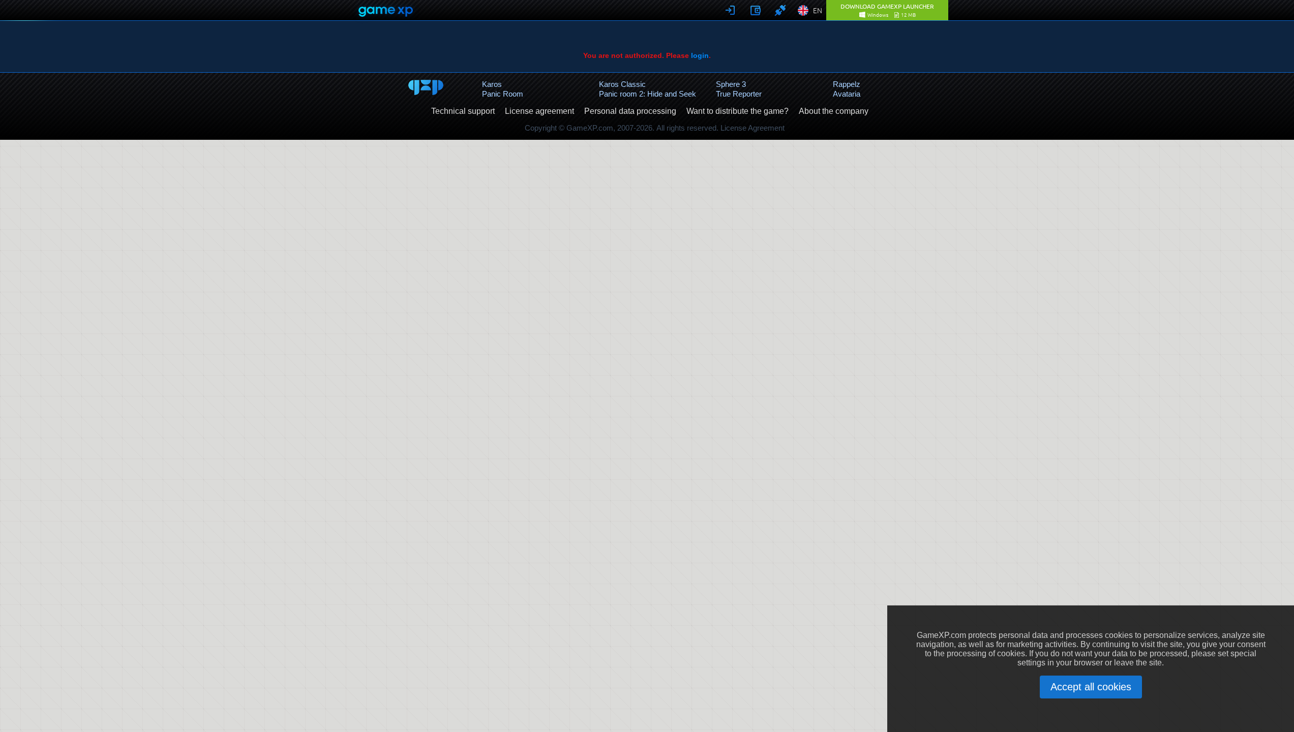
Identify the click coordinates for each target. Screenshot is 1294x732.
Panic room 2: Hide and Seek (647, 93)
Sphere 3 (731, 84)
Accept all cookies (1090, 686)
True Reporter (739, 93)
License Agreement (752, 128)
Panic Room (502, 93)
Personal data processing (630, 111)
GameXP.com (589, 128)
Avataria (846, 93)
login (700, 55)
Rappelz (846, 84)
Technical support (463, 111)
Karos (492, 84)
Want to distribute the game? (737, 111)
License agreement (539, 111)
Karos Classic (622, 84)
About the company (833, 111)
